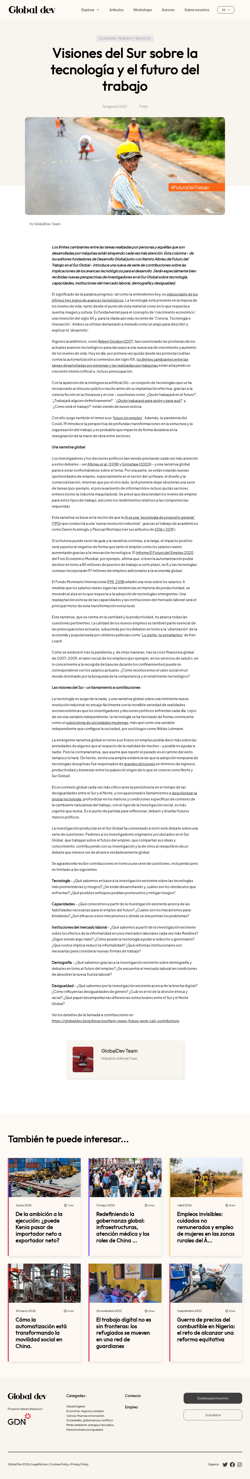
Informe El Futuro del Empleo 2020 (164, 552)
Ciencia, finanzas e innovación (85, 1415)
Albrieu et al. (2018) (103, 464)
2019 (170, 529)
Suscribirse (213, 1415)
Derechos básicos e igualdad (84, 1429)
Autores (168, 9)
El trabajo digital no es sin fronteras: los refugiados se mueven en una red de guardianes (123, 1332)
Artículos (116, 9)
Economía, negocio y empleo (85, 1411)
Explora (87, 9)
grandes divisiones (139, 764)
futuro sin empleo (127, 417)
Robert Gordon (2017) (115, 341)
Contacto (133, 1395)
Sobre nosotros (196, 9)
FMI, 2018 (116, 581)
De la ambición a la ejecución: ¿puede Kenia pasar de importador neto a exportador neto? (39, 1226)
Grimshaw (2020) (136, 464)
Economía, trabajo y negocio (125, 38)
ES (224, 10)
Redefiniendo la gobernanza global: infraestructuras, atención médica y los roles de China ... (122, 1226)
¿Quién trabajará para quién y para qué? (149, 400)
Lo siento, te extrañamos (162, 635)
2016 (158, 529)
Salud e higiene (75, 1406)
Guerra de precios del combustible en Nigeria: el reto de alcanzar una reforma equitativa (206, 1329)
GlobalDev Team (119, 1051)
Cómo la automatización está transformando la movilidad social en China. (41, 1332)
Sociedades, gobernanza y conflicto (89, 1420)
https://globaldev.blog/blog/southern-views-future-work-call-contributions (115, 1021)
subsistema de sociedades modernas (97, 722)
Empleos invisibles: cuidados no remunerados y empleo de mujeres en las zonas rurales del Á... (206, 1226)
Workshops (142, 9)
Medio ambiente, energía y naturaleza (90, 1425)
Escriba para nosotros (213, 1398)
